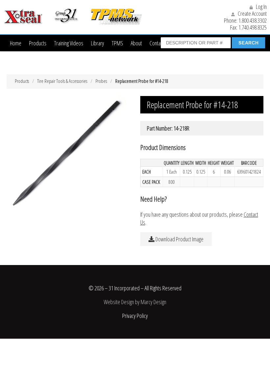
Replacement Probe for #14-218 (141, 81)
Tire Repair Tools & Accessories (62, 81)
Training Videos (68, 43)
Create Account (252, 13)
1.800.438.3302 (252, 20)
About (136, 43)
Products (37, 43)
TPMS (117, 43)
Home (15, 43)
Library (97, 43)
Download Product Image (178, 239)
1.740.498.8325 (252, 27)
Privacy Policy (135, 316)
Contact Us (159, 43)
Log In (261, 7)
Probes (101, 81)
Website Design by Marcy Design (135, 302)
